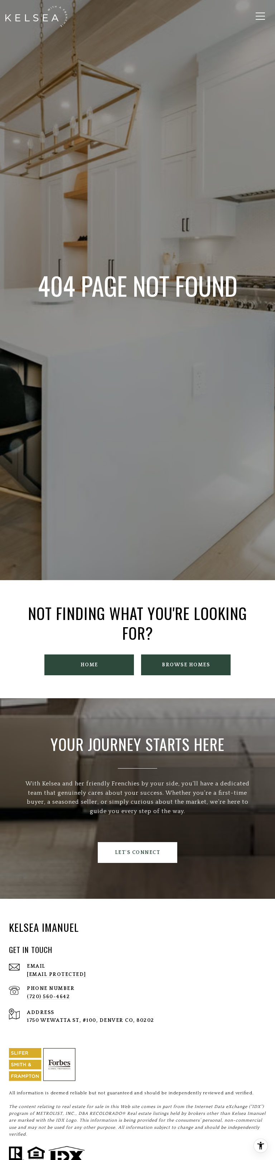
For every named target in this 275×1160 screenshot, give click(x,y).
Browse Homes (186, 665)
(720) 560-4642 (48, 997)
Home (89, 665)
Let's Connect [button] (137, 852)
